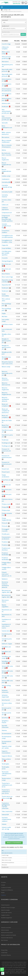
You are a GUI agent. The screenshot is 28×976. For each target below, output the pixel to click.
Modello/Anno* (5, 26)
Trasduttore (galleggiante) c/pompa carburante (6, 805)
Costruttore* (5, 20)
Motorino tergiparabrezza (6, 393)
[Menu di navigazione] (2, 7)
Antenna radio (6, 103)
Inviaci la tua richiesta (14, 842)
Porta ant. (5, 523)
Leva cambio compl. (5, 320)
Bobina (4, 150)
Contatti (3, 885)
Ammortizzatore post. (6, 94)
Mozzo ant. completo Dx (6, 405)
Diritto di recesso (5, 930)
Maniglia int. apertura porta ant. (6, 340)
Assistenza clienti (17, 2)
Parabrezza (5, 440)
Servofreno (5, 718)
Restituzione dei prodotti (7, 932)
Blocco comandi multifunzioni (6, 141)
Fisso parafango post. (6, 304)
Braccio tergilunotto (5, 159)
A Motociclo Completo (5, 48)
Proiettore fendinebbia (6, 554)
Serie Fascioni (6, 700)
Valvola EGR (5, 814)
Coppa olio (5, 245)
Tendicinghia (5, 764)
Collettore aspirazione (5, 208)
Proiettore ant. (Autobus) (6, 549)
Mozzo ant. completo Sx (6, 416)
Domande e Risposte (6, 955)
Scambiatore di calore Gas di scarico (6, 626)
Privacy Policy (4, 950)
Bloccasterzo (5, 137)
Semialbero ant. (6, 647)
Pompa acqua (6, 510)
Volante (4, 824)
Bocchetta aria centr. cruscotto (6, 154)
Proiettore (5, 542)
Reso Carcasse (4, 940)
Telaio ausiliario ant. (6, 760)
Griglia (4, 313)
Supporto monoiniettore (6, 752)
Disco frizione (6, 274)
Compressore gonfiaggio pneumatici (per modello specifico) (7, 218)
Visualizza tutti (5, 867)
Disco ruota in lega (7, 277)
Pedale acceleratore (5, 476)
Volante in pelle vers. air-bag (6, 828)
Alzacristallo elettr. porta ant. (7, 70)
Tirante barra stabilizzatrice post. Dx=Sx (6, 791)
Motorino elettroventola (6, 384)
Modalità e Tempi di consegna (8, 907)
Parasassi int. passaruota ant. (6, 450)
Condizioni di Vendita (6, 887)
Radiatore (5, 579)
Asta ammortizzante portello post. (6, 111)
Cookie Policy (4, 952)
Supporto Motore (7, 756)
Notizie (2, 892)
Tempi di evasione (5, 905)
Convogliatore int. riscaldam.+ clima (7, 241)
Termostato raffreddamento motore (6, 773)
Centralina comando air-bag (7, 186)
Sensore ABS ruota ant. (7, 667)
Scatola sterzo (6, 631)
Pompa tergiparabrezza (6, 519)
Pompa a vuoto (7, 504)
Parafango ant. (7, 443)
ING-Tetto (4, 316)
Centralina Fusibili (7, 192)
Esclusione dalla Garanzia (7, 937)
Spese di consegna (5, 910)
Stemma (4, 730)
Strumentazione (6, 733)
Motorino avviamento (5, 379)
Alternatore (5, 61)
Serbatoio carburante (5, 691)
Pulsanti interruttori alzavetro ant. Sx (6, 574)
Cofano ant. (5, 205)
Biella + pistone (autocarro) (6, 133)
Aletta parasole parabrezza (6, 57)
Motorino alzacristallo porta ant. (7, 373)
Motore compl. (6, 367)
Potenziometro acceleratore (6, 538)
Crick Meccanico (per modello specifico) (6, 253)
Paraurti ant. (5, 469)
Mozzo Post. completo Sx (6, 426)
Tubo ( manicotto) (7, 811)
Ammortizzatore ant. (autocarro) (6, 89)
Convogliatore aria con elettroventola (7, 236)
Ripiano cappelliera (5, 606)
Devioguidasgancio (7, 261)
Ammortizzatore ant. (6, 80)
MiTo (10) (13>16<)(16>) (7, 853)
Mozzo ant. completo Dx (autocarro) (5, 410)
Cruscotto (5, 258)
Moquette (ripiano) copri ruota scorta (7, 363)
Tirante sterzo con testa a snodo (7, 798)
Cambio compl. (6, 176)
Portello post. (6, 534)
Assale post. (6, 106)
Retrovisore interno (5, 601)
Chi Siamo (3, 882)
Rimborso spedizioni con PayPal (8, 935)
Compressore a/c (7, 212)
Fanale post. (6, 288)
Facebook (3, 895)
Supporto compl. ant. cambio (7, 747)
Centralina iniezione (5, 196)
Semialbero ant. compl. (6, 657)
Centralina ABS (6, 182)
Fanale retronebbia (5, 295)
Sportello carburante (5, 726)
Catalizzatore (5, 179)
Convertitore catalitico (5, 231)
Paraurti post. (6, 472)
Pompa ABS (6, 507)
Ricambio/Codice (6, 32)
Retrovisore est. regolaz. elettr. (7, 591)
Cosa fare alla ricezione (6, 912)
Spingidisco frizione (5, 721)
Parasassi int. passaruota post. (7, 457)
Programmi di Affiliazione (7, 890)
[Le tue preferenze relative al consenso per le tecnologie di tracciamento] (2, 973)
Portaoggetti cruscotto (5, 530)
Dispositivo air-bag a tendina (7, 281)
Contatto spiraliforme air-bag (6, 225)
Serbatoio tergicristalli (5, 696)
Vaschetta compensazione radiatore (6, 819)
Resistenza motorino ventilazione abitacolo (5, 584)
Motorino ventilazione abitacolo (5, 399)
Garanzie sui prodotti (6, 927)
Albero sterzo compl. (6, 52)
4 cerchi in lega (6, 44)
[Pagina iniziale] (2, 9)
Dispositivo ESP (6, 285)
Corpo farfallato (6, 248)
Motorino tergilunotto (5, 388)
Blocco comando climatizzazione (7, 146)
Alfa (2, 850)
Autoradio (5, 123)
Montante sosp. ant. (6, 358)
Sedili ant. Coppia (7, 644)
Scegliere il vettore (5, 915)
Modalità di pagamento (6, 917)
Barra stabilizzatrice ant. (7, 127)
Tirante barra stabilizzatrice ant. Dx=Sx (7, 785)
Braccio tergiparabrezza (6, 164)
